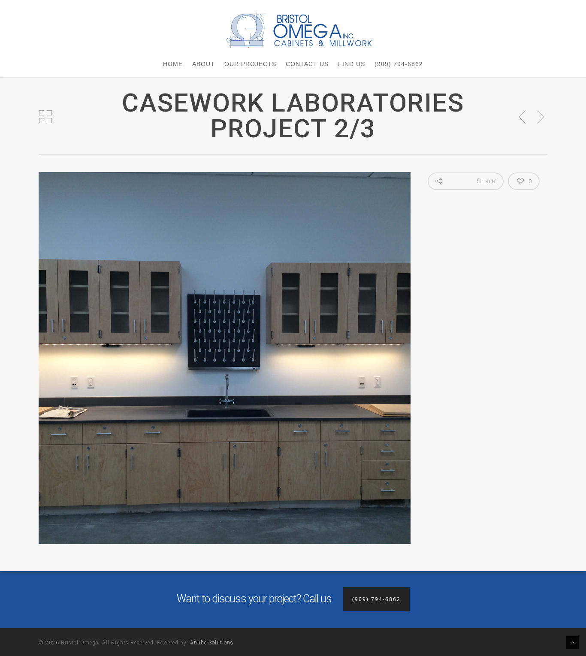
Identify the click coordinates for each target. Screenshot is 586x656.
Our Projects (250, 63)
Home (173, 63)
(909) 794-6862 (399, 63)
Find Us (351, 63)
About (203, 63)
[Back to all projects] (45, 117)
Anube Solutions (211, 643)
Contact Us (307, 63)
